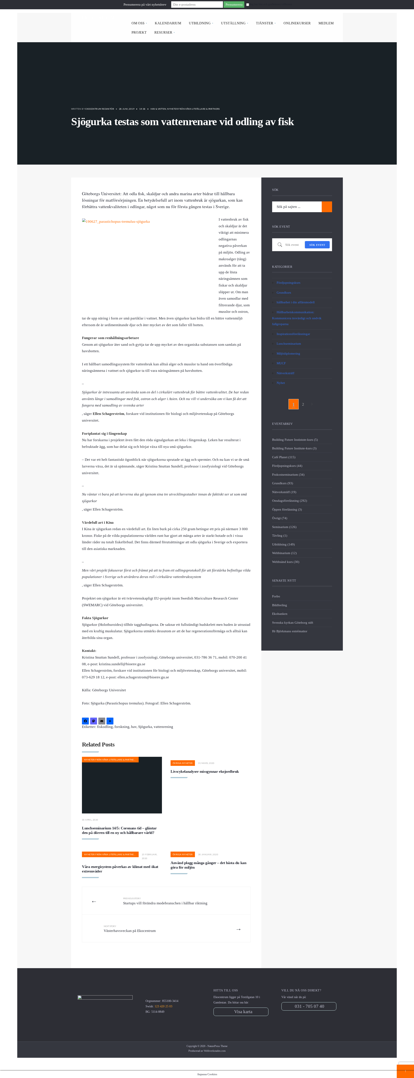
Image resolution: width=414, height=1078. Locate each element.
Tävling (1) (279, 535)
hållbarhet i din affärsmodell (296, 302)
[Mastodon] (94, 722)
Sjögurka (145, 727)
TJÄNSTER (264, 23)
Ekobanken (279, 613)
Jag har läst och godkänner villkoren (271, 4)
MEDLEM (326, 23)
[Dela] (111, 722)
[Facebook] (86, 722)
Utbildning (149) (283, 544)
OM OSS (138, 23)
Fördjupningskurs (288, 282)
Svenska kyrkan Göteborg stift (292, 622)
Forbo (276, 596)
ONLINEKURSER (297, 23)
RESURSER (163, 32)
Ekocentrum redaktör (99, 108)
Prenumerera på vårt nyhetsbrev (145, 4)
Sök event (317, 245)
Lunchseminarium (289, 343)
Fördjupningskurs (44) (287, 465)
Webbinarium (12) (284, 553)
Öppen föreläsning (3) (287, 509)
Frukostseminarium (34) (288, 474)
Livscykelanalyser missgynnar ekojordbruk (205, 771)
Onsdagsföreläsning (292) (289, 500)
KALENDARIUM (168, 23)
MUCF (281, 363)
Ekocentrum (98, 17)
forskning (121, 727)
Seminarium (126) (284, 527)
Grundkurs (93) (282, 483)
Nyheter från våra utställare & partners (193, 108)
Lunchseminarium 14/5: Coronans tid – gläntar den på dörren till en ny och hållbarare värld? (119, 830)
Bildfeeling (279, 605)
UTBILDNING (200, 23)
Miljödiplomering (288, 353)
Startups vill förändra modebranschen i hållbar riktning (165, 901)
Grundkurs (284, 292)
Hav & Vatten (158, 108)
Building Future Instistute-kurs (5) (295, 439)
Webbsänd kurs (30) (285, 562)
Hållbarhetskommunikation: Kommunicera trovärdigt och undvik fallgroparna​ (296, 318)
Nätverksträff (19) (284, 492)
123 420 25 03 (163, 1006)
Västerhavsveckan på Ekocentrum (130, 929)
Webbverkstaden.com (215, 1050)
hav (133, 727)
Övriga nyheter (183, 763)
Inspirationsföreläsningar (293, 334)
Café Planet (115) (283, 457)
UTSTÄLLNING (233, 23)
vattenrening (163, 727)
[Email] (102, 722)
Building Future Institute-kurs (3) (294, 448)
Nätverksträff (285, 373)
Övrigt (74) (279, 518)
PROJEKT (139, 32)
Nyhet (281, 383)
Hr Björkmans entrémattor (289, 631)
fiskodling (105, 727)
